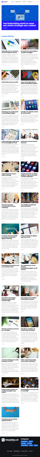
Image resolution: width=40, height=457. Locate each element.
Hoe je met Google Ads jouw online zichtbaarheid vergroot (29, 82)
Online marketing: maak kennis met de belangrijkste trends (10, 142)
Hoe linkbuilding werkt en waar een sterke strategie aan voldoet (19, 24)
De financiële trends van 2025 (10, 82)
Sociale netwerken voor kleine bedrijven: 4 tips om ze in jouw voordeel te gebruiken (29, 175)
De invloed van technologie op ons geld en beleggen (29, 51)
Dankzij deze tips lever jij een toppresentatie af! (9, 419)
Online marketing (24, 445)
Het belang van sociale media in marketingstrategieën (10, 112)
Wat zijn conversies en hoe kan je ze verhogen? (10, 329)
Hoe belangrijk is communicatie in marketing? (29, 390)
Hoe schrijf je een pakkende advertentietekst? (28, 205)
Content (30, 441)
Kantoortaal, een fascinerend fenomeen (29, 142)
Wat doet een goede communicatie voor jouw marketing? (9, 206)
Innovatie (29, 443)
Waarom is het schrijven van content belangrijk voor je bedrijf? (10, 391)
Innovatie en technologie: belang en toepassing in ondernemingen (9, 299)
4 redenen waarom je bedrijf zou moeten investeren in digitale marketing (9, 237)
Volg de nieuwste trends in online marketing (9, 174)
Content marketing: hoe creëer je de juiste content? (10, 360)
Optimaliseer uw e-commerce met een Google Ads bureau (10, 51)
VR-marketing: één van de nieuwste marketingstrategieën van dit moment (29, 267)
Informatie (23, 443)
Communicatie (24, 441)
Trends (36, 445)
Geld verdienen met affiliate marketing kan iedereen (28, 298)
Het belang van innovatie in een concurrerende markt (10, 266)
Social (31, 445)
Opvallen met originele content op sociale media (29, 112)
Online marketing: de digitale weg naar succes (29, 236)
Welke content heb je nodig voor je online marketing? (28, 360)
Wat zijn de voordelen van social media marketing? (28, 329)
